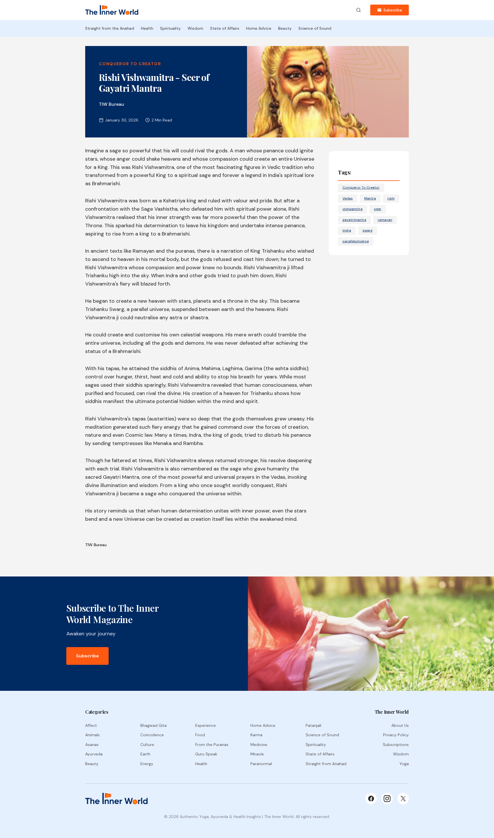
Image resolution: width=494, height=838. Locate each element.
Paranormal (261, 763)
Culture (147, 744)
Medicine (258, 744)
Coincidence (152, 734)
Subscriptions (396, 744)
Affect (91, 725)
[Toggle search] (358, 10)
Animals (92, 734)
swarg (367, 230)
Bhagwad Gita (153, 725)
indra (346, 230)
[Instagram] (387, 798)
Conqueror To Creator (130, 63)
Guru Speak (206, 754)
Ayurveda (94, 754)
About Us (400, 725)
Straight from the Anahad (109, 28)
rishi (391, 198)
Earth (145, 754)
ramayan (385, 220)
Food (200, 734)
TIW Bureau (96, 544)
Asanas (92, 744)
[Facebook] (371, 798)
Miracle (257, 754)
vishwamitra (352, 209)
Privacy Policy (396, 734)
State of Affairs (224, 28)
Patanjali (313, 725)
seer (377, 209)
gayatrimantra (354, 220)
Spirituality (170, 28)
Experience (205, 725)
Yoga (404, 763)
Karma (256, 734)
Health (147, 28)
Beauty (285, 28)
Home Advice (258, 28)
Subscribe (392, 10)
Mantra (370, 198)
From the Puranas (211, 744)
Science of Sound (314, 28)
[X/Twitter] (403, 798)
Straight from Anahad (326, 763)
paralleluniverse (355, 241)
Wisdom (195, 28)
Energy (146, 763)
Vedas (347, 198)
